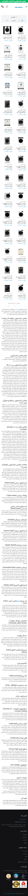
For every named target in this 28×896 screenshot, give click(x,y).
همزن (20, 333)
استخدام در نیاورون (22, 862)
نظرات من (24, 840)
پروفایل (25, 843)
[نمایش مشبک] (22, 20)
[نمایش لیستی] (19, 20)
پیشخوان (25, 834)
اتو (17, 601)
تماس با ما (24, 851)
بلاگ (26, 856)
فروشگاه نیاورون (10, 893)
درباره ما (25, 854)
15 (8, 306)
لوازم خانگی (16, 309)
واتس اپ (22, 819)
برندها (25, 859)
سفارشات (25, 837)
